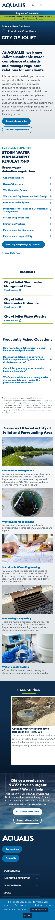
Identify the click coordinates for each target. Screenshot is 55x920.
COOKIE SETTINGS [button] (38, 910)
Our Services (12, 870)
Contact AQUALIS (45, 16)
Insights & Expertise (17, 878)
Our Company (12, 885)
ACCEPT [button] (27, 915)
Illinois (15, 26)
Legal (7, 892)
